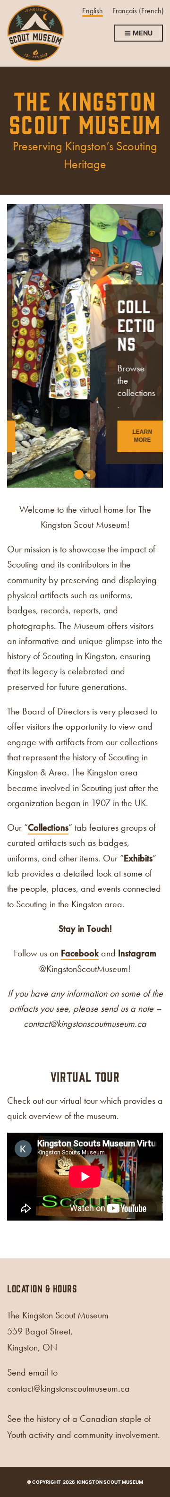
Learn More (59, 436)
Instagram (137, 953)
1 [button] (79, 474)
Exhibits (138, 858)
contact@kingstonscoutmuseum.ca (85, 1023)
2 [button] (91, 474)
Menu (142, 33)
